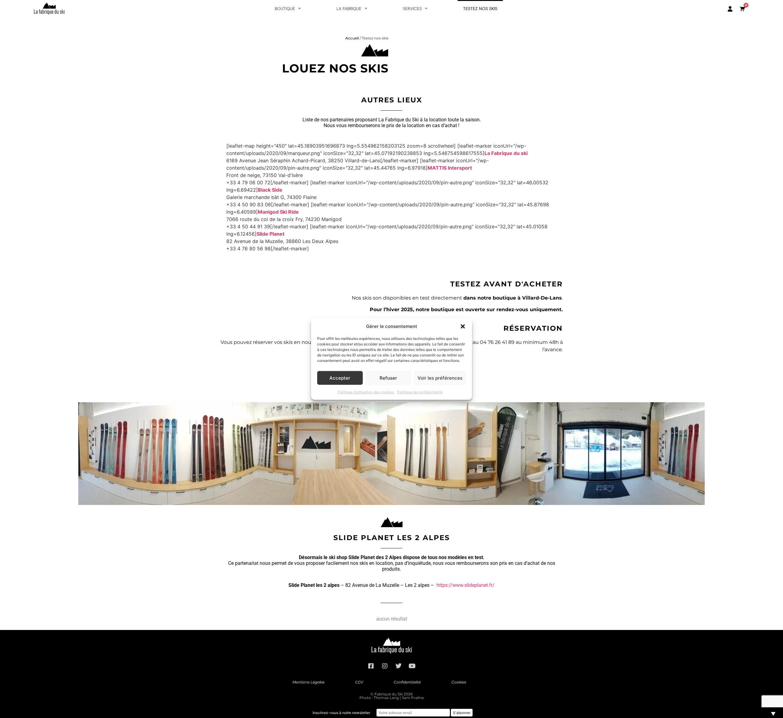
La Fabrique (349, 8)
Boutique (285, 8)
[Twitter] (398, 666)
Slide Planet (270, 234)
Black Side (270, 190)
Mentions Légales (308, 682)
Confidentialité (407, 682)
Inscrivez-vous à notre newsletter (341, 712)
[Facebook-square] (371, 666)
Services (412, 8)
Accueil (352, 38)
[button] (463, 326)
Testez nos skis (480, 8)
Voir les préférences (439, 378)
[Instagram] (385, 666)
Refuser (388, 378)
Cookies (458, 682)
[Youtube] (412, 666)
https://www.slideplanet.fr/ (465, 585)
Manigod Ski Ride (278, 212)
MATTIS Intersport (450, 168)
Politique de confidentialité (420, 392)
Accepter (339, 378)
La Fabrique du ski (506, 153)
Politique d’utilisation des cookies (365, 392)
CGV (359, 682)
